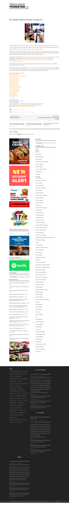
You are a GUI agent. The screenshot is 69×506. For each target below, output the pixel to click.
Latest (22, 109)
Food (12, 386)
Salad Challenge (39, 319)
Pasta (20, 400)
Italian (19, 393)
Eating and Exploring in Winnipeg (16, 294)
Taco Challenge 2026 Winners (15, 314)
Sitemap (37, 150)
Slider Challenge (39, 326)
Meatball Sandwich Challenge (42, 289)
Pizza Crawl (38, 311)
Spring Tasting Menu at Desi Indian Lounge (18, 334)
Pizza (26, 400)
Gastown (20, 388)
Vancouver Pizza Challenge (37, 452)
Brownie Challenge (39, 164)
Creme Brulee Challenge (40, 180)
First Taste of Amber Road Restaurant (17, 311)
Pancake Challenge (39, 202)
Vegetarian (13, 417)
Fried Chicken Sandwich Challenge (42, 264)
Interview (13, 393)
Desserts (13, 381)
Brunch (24, 373)
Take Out (18, 407)
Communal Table (23, 378)
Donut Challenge (39, 254)
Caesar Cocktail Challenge (41, 169)
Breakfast (18, 373)
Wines (12, 422)
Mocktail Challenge (39, 292)
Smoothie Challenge (40, 215)
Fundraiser (13, 388)
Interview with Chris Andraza (37, 402)
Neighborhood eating (21, 395)
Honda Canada (14, 390)
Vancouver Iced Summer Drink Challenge (17, 286)
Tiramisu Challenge (39, 346)
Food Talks (38, 259)
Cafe (12, 376)
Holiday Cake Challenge (40, 269)
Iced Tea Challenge (39, 192)
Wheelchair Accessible (15, 419)
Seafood (12, 405)
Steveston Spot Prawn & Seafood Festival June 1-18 (50, 124)
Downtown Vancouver (15, 383)
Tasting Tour (13, 410)
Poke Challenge (39, 210)
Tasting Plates (38, 341)
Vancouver (22, 410)
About (37, 149)
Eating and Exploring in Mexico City (16, 309)
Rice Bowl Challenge (40, 212)
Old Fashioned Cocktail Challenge (42, 299)
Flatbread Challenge (40, 185)
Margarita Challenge (40, 284)
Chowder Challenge (40, 232)
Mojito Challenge (39, 294)
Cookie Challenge (39, 245)
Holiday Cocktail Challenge (41, 272)
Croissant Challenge (40, 249)
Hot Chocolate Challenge (41, 274)
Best (11, 373)
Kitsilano (25, 393)
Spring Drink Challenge (40, 331)
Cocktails (18, 376)
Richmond (12, 402)
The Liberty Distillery (14, 91)
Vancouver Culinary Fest (40, 349)
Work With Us (38, 351)
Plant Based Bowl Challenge (41, 207)
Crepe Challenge (39, 183)
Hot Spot (22, 390)
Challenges (38, 176)
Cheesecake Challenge (40, 222)
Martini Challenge (39, 287)
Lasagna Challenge (39, 282)
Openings (37, 302)
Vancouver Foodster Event (16, 415)
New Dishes (13, 398)
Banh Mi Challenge (39, 156)
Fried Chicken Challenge (40, 187)
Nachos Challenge (39, 200)
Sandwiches (20, 402)
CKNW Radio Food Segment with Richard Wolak (45, 237)
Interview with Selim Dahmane (38, 407)
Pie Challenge (38, 205)
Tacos (12, 407)
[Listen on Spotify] (19, 270)
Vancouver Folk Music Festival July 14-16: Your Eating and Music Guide (34, 124)
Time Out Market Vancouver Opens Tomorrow (18, 330)
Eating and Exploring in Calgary (15, 296)
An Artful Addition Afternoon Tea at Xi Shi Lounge (48, 118)
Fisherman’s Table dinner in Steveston (17, 290)
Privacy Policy (38, 154)
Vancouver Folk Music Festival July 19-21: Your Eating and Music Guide (17, 124)
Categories (38, 174)
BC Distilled (15, 112)
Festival (28, 112)
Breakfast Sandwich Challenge (42, 161)
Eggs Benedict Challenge (40, 257)
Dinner (19, 381)
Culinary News (16, 109)
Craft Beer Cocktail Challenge (41, 247)
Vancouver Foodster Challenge (17, 412)
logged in (19, 134)
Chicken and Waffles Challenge (42, 225)
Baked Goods (13, 371)
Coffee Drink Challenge (40, 240)
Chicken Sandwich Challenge (41, 227)
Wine (24, 419)
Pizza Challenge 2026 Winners (37, 447)
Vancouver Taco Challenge (14, 328)
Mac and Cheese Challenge (41, 195)
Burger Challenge (39, 166)
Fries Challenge (39, 190)
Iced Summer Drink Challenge (42, 277)
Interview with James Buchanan (40, 374)
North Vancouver (22, 398)
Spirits (33, 112)
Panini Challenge (39, 304)
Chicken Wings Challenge (41, 230)
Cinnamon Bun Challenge (41, 235)
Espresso (25, 383)
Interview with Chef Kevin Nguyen (38, 392)
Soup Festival (38, 329)
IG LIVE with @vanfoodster (41, 279)
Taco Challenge (39, 339)
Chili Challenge (39, 178)
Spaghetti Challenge (40, 217)
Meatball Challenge (39, 197)
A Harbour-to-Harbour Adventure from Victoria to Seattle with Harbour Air (21, 495)
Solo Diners (20, 405)
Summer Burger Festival (40, 334)
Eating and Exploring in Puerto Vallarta (17, 303)
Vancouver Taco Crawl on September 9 (17, 282)
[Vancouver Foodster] (19, 8)
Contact (37, 242)
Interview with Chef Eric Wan (37, 397)
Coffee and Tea (14, 378)
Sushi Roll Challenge (40, 220)
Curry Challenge (39, 252)
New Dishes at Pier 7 (15, 117)
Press (37, 316)
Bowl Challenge (39, 159)
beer (26, 371)
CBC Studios (22, 112)
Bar (20, 371)
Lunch (12, 395)
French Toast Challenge (40, 262)
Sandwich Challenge (40, 321)
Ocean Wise (13, 400)
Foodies (18, 386)
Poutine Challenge (39, 314)
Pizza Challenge (39, 309)
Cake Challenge (39, 171)
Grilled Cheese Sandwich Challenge (43, 267)
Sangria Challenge (39, 324)
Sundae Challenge (39, 336)
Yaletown (18, 422)
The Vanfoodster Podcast (41, 344)
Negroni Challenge (39, 297)
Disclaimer (38, 151)
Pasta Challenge (39, 307)
